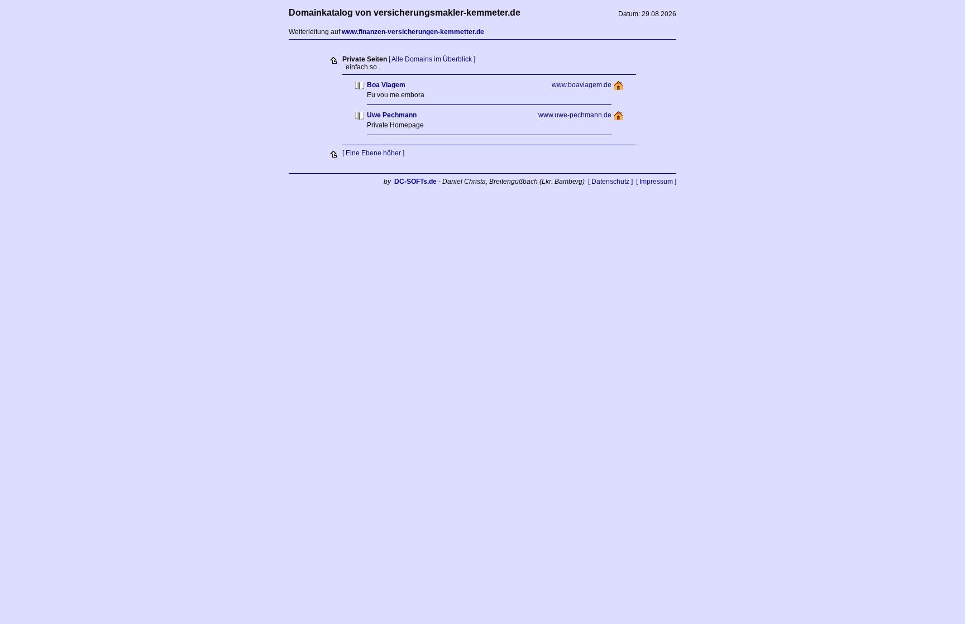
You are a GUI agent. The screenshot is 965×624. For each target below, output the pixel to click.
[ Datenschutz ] (610, 181)
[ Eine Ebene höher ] (373, 153)
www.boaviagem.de (582, 85)
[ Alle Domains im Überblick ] (432, 59)
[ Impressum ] (656, 181)
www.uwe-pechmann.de (575, 115)
